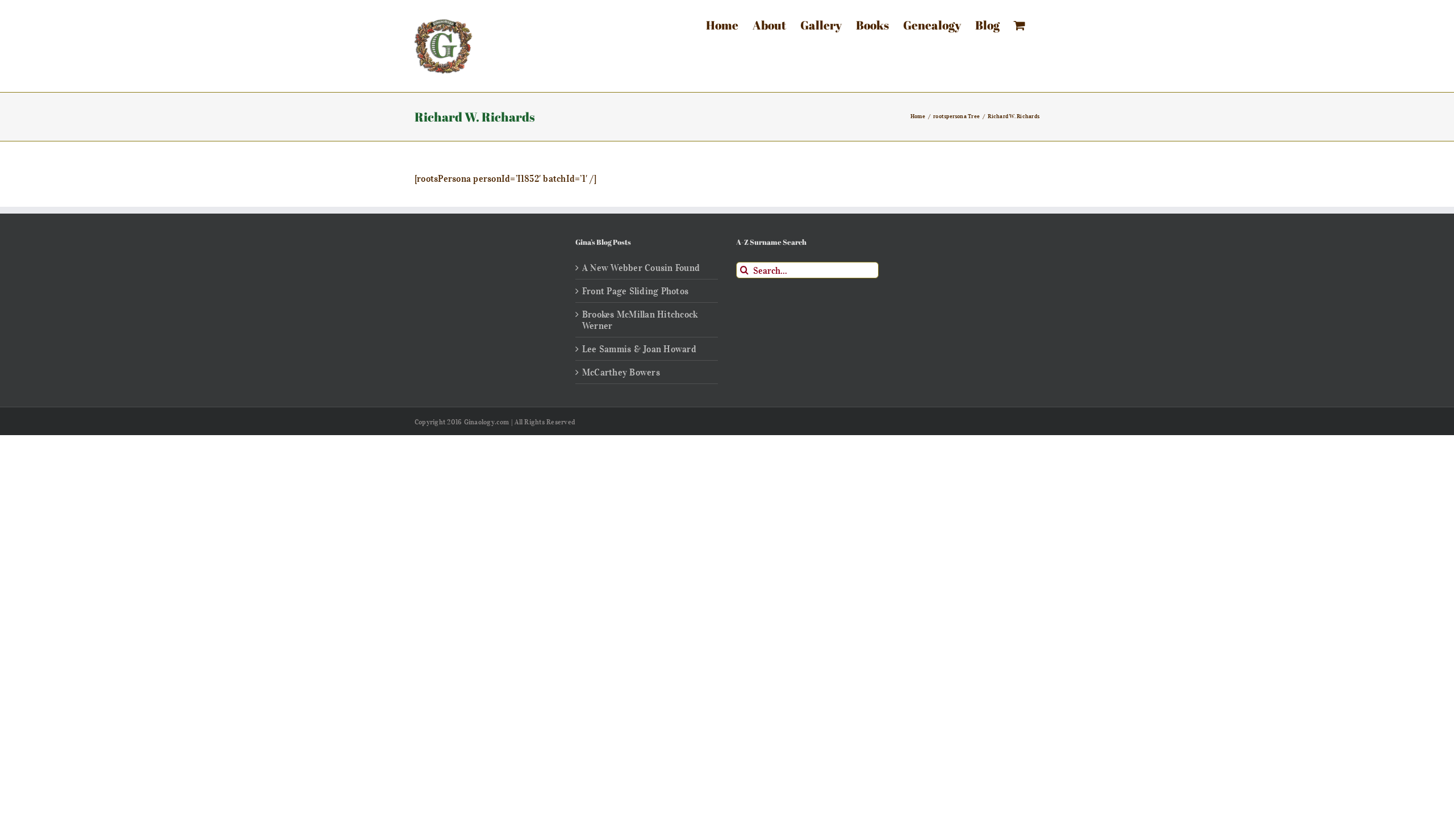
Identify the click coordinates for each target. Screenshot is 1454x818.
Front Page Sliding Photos (635, 291)
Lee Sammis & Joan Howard (639, 348)
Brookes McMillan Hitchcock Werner (639, 319)
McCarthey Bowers (621, 372)
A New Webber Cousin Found (641, 267)
